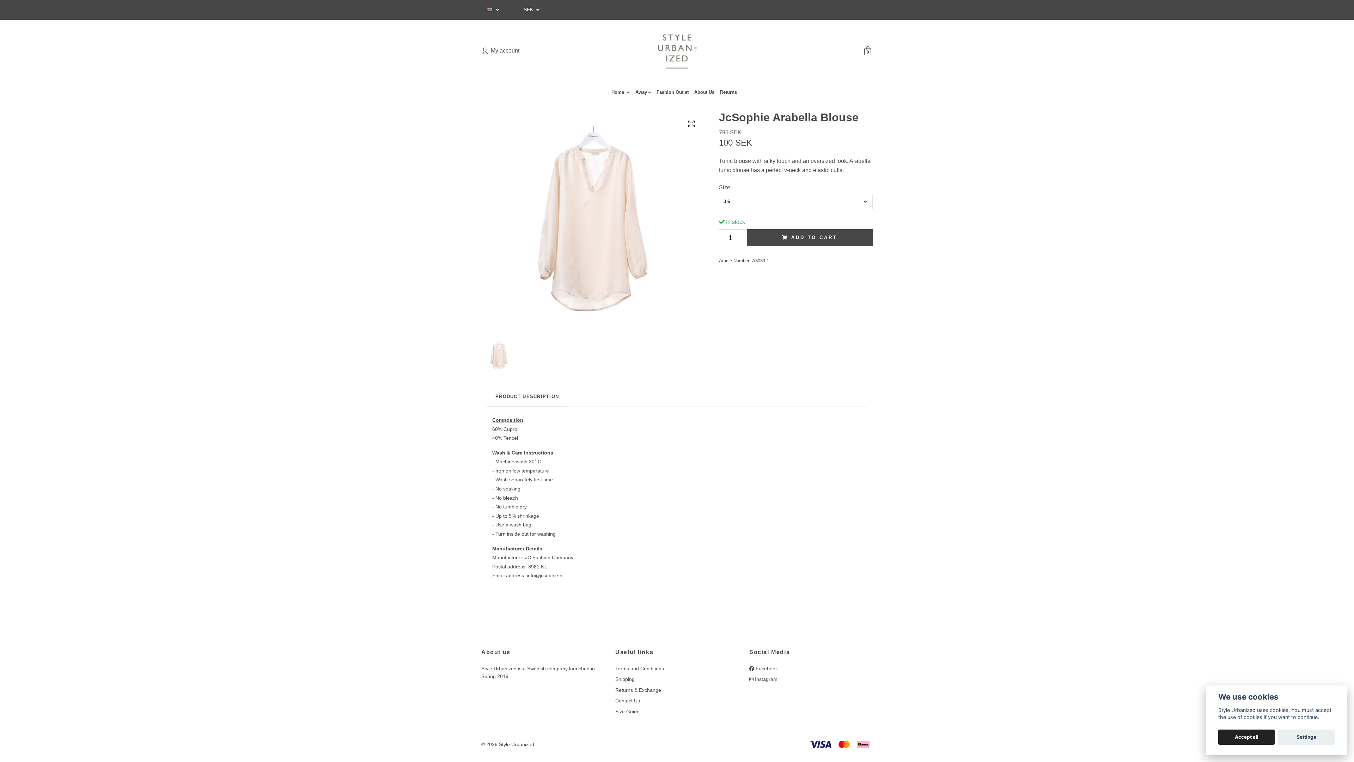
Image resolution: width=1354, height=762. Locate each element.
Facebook (766, 668)
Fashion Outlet (673, 92)
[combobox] (796, 202)
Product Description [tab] (527, 396)
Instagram (765, 679)
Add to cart (814, 237)
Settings (1306, 737)
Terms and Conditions (639, 668)
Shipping (625, 679)
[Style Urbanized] (677, 51)
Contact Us (627, 700)
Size (724, 187)
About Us (704, 92)
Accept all (1246, 737)
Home (618, 92)
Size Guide (627, 711)
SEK (529, 9)
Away (641, 92)
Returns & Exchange (638, 690)
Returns (728, 92)
